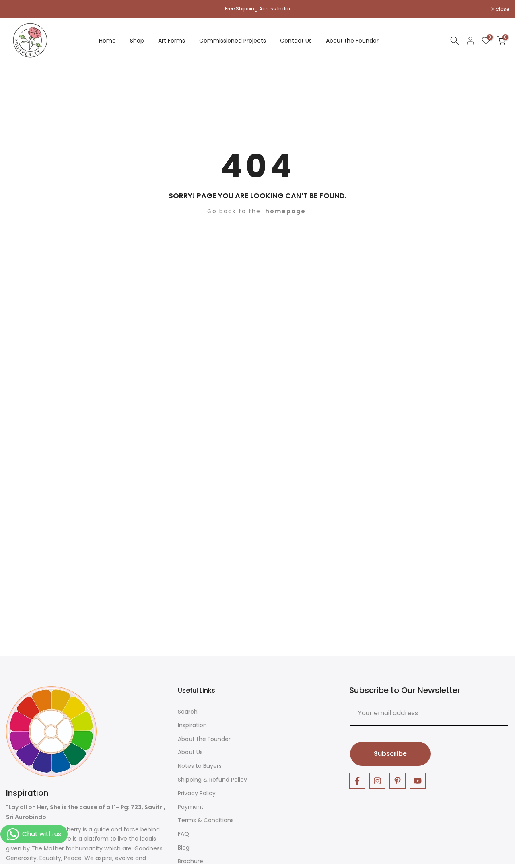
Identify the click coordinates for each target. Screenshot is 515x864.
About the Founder (352, 41)
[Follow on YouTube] (418, 781)
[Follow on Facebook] (357, 781)
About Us (190, 752)
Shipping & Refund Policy (212, 780)
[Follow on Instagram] (377, 781)
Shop (137, 41)
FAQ (183, 834)
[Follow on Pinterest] (397, 781)
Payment (191, 807)
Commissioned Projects (232, 41)
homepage (285, 211)
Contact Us (296, 41)
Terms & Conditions (206, 820)
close (17, 9)
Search (188, 712)
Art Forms (171, 41)
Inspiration (192, 725)
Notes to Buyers (200, 766)
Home (107, 41)
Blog (184, 848)
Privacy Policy (197, 793)
